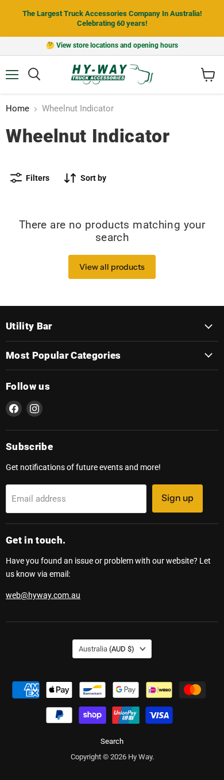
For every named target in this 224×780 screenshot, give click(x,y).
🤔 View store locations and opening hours (112, 45)
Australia (106, 649)
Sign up (177, 497)
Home (17, 109)
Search (112, 741)
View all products (112, 267)
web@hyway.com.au (43, 595)
